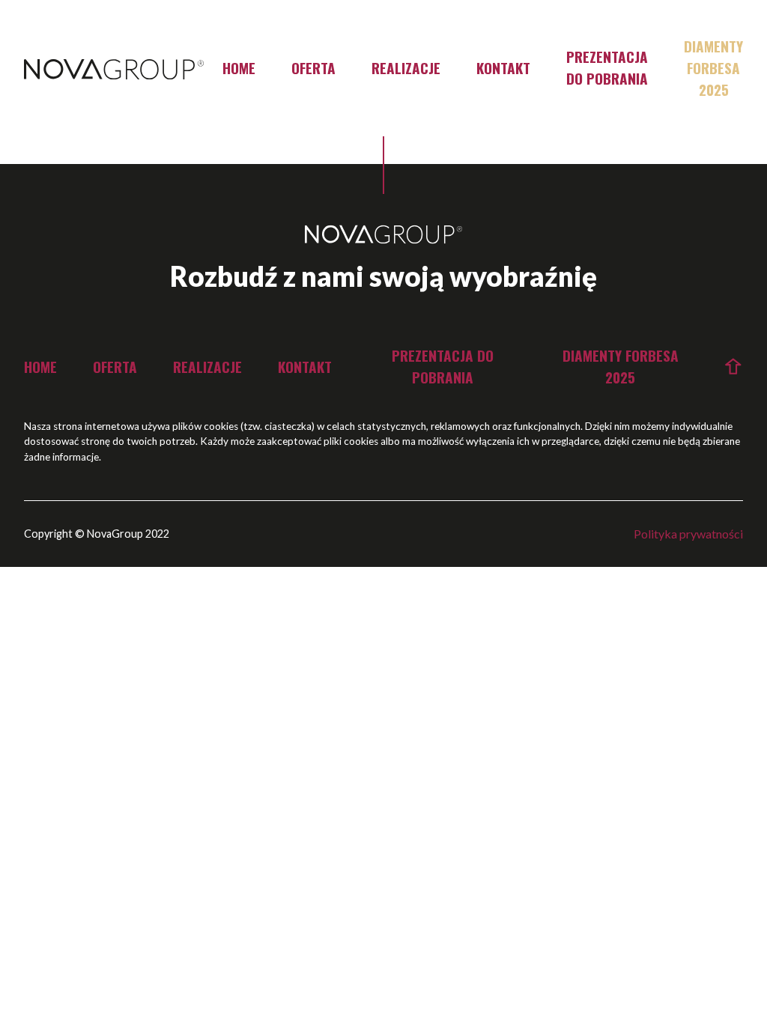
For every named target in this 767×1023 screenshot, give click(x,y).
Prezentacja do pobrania (607, 67)
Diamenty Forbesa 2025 (713, 67)
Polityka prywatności (688, 533)
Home (238, 68)
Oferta (313, 68)
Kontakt (503, 68)
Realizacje (406, 68)
